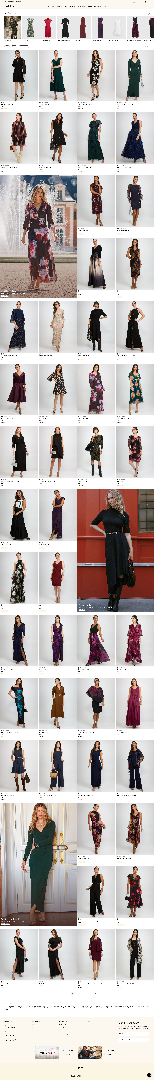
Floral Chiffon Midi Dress (124, 858)
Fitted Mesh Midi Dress (123, 293)
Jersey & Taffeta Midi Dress (9, 418)
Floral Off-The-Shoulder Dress (9, 732)
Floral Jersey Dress (83, 481)
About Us (89, 1024)
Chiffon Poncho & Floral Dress (9, 355)
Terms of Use (79, 1071)
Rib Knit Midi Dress (83, 355)
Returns (34, 1028)
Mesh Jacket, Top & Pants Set (125, 983)
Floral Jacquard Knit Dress (85, 104)
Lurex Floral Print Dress (7, 607)
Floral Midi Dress (83, 230)
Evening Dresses (97, 40)
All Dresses (7, 40)
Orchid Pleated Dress (123, 418)
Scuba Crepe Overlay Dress (47, 481)
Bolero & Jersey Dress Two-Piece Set (11, 481)
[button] (145, 13)
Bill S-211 (98, 1071)
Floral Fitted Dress (83, 858)
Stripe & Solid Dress (6, 544)
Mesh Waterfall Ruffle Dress (9, 669)
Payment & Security (37, 1031)
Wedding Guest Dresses (134, 40)
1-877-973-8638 (11, 1028)
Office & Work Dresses (63, 40)
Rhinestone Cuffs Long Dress (125, 104)
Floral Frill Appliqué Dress (124, 167)
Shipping (34, 1024)
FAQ (33, 1034)
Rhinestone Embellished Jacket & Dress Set (90, 983)
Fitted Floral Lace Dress (46, 355)
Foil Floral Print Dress (45, 669)
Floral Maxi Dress (83, 418)
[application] (149, 1075)
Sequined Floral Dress (84, 167)
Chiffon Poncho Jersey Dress (86, 732)
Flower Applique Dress (123, 230)
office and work (110, 1007)
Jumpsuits (77, 40)
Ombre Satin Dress (83, 293)
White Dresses (113, 40)
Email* (121, 1033)
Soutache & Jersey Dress (85, 795)
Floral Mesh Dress (122, 481)
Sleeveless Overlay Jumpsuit (47, 795)
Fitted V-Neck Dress (45, 607)
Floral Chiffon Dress (122, 669)
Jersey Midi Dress (44, 104)
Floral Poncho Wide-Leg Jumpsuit (126, 795)
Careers (89, 1028)
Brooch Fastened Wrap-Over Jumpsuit (89, 921)
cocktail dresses (110, 1006)
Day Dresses (25, 40)
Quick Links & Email (12, 1031)
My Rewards (62, 1024)
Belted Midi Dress (44, 732)
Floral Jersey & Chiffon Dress (125, 921)
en (92, 1076)
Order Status (63, 1028)
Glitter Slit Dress (5, 983)
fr (94, 1076)
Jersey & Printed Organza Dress (87, 669)
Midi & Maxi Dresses (45, 40)
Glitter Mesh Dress (44, 544)
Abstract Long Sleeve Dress (9, 167)
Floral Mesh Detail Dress (8, 104)
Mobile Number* (124, 1040)
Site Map (89, 1071)
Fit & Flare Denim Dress (7, 795)
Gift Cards (62, 1034)
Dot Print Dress (43, 418)
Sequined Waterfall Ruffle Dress (126, 355)
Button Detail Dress (45, 167)
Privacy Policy (68, 1071)
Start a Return (63, 1031)
